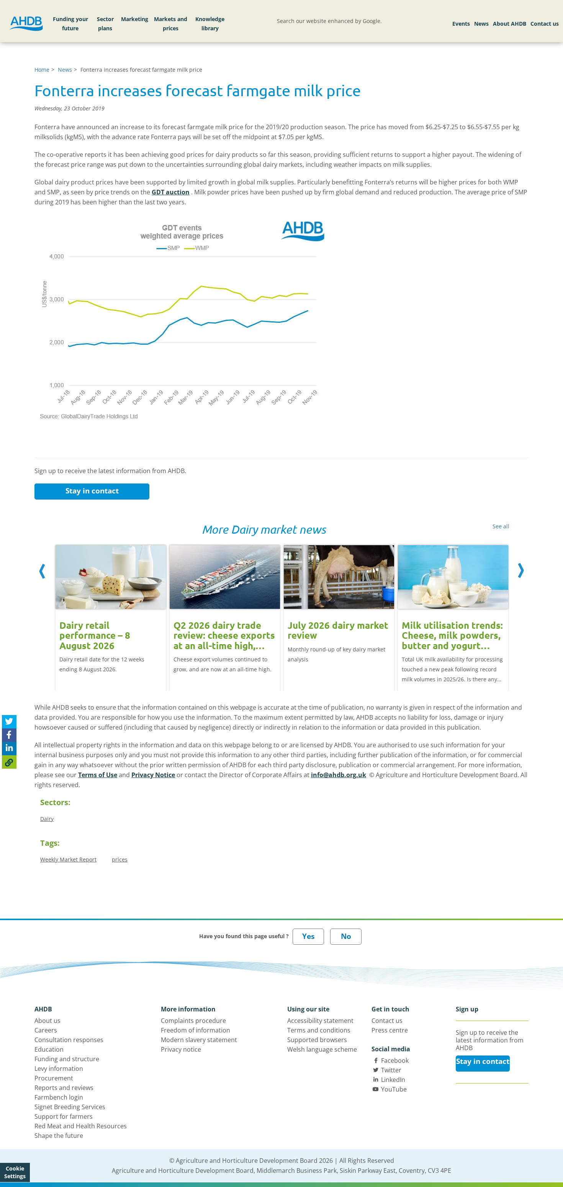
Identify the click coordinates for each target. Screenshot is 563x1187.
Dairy (47, 818)
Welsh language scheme (322, 1049)
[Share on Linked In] (9, 748)
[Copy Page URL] (9, 762)
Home (41, 69)
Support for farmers (63, 1116)
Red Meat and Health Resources (80, 1126)
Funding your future (70, 23)
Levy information (58, 1068)
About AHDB (509, 23)
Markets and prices (170, 23)
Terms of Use (97, 775)
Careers (45, 1030)
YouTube (394, 1089)
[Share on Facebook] (9, 735)
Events (461, 23)
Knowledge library (209, 23)
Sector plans (105, 23)
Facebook (395, 1060)
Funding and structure (66, 1059)
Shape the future (58, 1135)
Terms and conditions (318, 1030)
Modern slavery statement (199, 1040)
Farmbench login (58, 1097)
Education (49, 1049)
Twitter (391, 1070)
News (481, 23)
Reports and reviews (63, 1087)
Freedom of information (195, 1030)
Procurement (53, 1078)
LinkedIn (393, 1079)
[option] (111, 610)
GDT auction (171, 192)
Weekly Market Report (68, 859)
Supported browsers (317, 1040)
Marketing (134, 19)
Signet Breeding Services (69, 1107)
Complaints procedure (193, 1020)
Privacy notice (181, 1049)
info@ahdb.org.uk (338, 775)
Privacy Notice (153, 775)
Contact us (544, 23)
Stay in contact (92, 491)
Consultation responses (68, 1040)
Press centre (390, 1030)
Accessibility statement (320, 1020)
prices (120, 859)
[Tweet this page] (9, 721)
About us (47, 1020)
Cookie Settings (15, 1172)
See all (501, 526)
